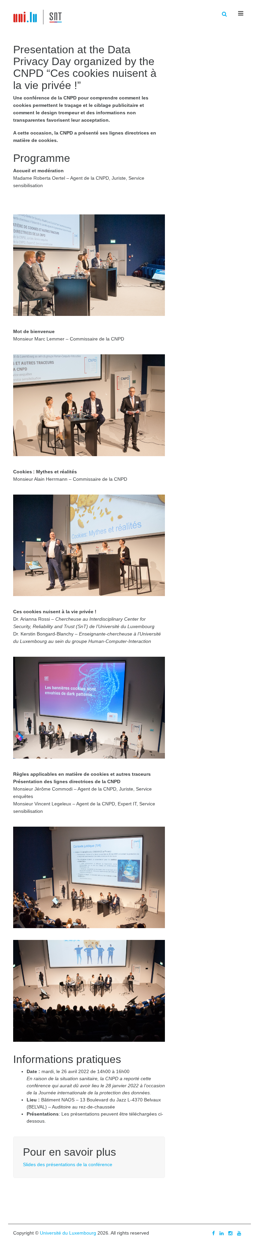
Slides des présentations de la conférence (67, 1164)
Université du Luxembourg (68, 1233)
